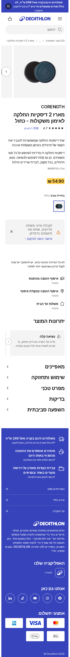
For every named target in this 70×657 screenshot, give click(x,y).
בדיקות (55, 399)
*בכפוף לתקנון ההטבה (37, 6)
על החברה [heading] (57, 511)
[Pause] (7, 6)
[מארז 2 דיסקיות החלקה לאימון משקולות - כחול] (38, 71)
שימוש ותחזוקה (46, 377)
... (39, 40)
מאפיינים (53, 367)
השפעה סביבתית (44, 410)
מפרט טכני (51, 388)
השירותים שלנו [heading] (54, 489)
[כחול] (57, 206)
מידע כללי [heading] (57, 500)
